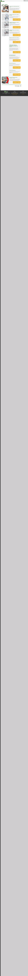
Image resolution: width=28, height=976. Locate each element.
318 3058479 (16, 98)
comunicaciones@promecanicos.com (14, 97)
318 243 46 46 (13, 98)
